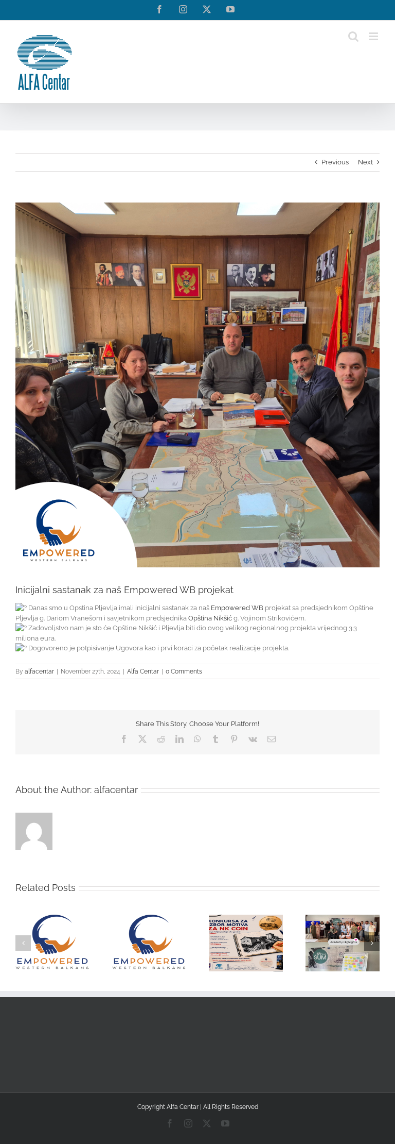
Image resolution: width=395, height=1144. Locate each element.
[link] (237, 608)
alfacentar (39, 671)
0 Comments (184, 671)
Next (365, 162)
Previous (335, 162)
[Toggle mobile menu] (374, 36)
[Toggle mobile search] (353, 36)
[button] (23, 943)
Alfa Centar (143, 671)
